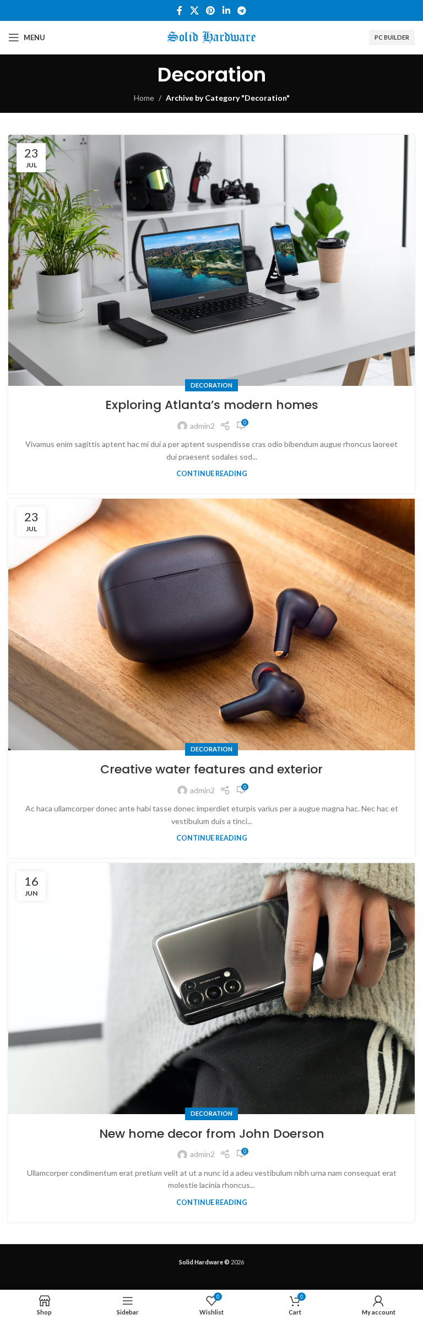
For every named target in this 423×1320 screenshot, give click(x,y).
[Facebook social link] (179, 10)
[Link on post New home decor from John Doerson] (211, 988)
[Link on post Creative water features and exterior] (211, 624)
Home (144, 97)
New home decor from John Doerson (211, 1133)
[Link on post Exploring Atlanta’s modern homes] (211, 260)
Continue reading (211, 474)
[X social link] (194, 10)
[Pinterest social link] (211, 10)
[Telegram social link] (242, 10)
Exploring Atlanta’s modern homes (211, 404)
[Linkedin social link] (226, 10)
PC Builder (392, 37)
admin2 (202, 425)
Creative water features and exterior (211, 769)
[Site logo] (211, 36)
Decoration (211, 385)
